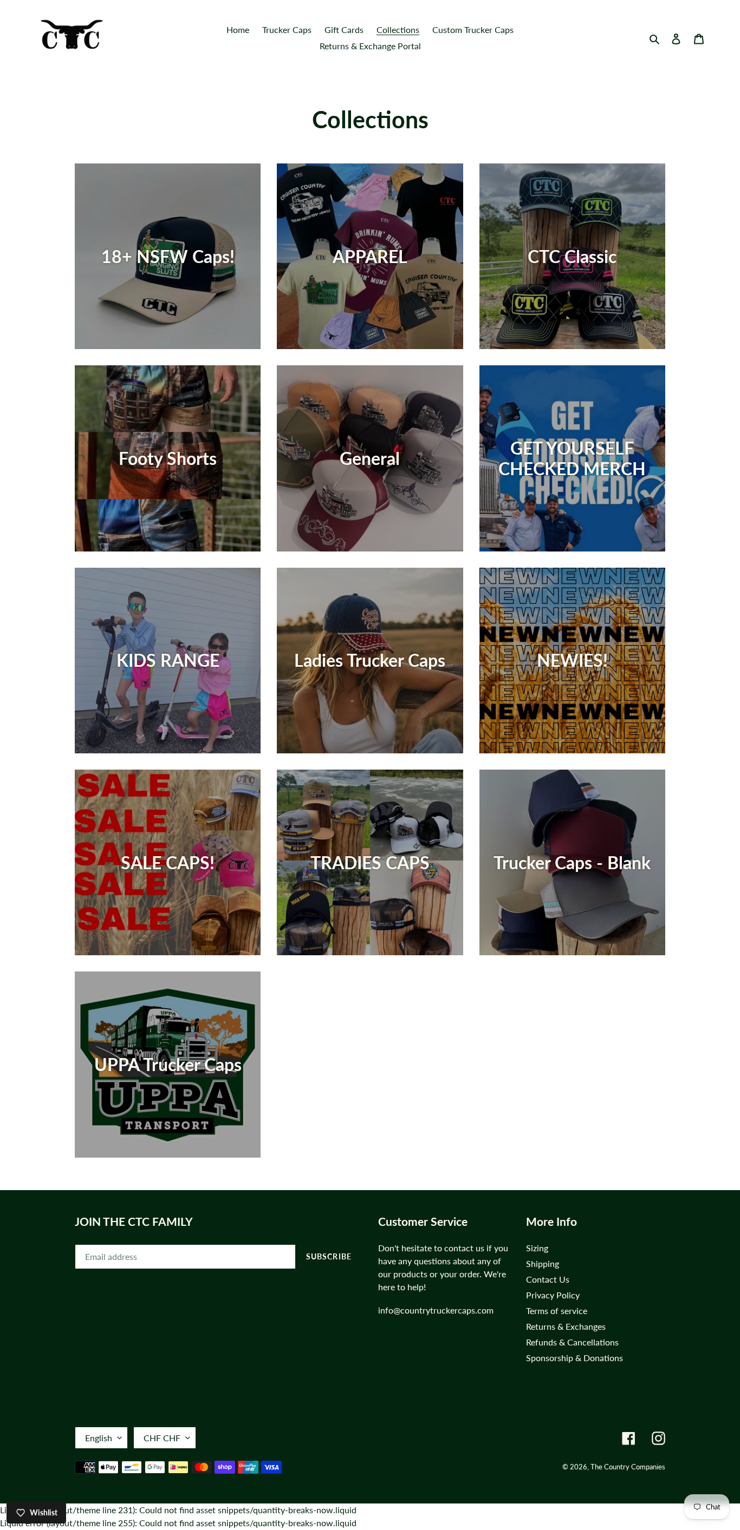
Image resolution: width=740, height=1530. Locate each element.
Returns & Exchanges (566, 1326)
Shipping (542, 1263)
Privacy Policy (553, 1295)
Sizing (537, 1248)
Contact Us (547, 1279)
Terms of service (556, 1310)
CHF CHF (162, 1438)
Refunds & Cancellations (572, 1342)
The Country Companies (627, 1466)
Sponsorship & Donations (574, 1357)
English (98, 1438)
